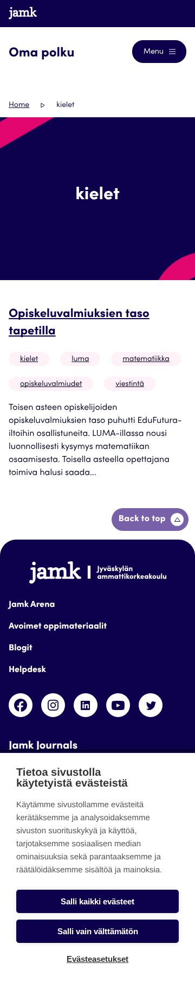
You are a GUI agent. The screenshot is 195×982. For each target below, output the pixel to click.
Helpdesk (27, 670)
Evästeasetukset (97, 959)
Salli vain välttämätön (97, 931)
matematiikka (145, 359)
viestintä (129, 384)
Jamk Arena (32, 605)
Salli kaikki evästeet (97, 901)
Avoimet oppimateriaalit (58, 627)
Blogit (20, 648)
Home (19, 105)
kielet (29, 359)
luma (80, 359)
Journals (161, 13)
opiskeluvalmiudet (51, 384)
